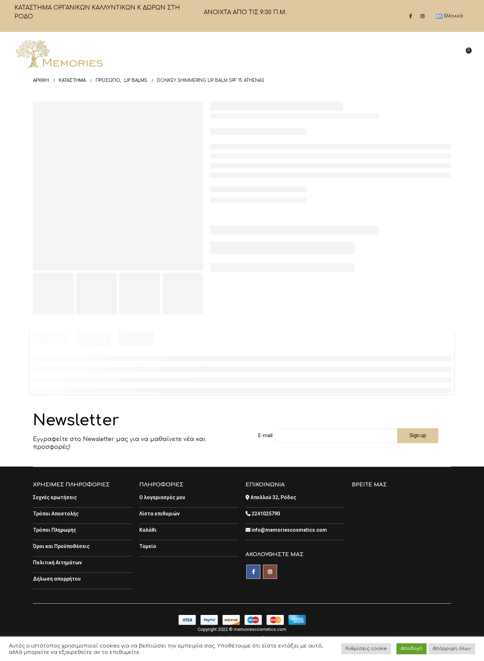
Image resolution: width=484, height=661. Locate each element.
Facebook (253, 572)
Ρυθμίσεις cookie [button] (366, 648)
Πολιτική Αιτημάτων (57, 562)
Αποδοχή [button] (411, 648)
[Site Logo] (59, 54)
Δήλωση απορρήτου (57, 579)
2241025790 (265, 513)
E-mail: (266, 435)
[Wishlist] (444, 54)
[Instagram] (423, 16)
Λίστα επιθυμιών (159, 513)
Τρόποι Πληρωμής (54, 530)
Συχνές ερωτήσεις (55, 497)
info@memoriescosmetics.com (289, 530)
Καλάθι (148, 530)
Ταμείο (147, 546)
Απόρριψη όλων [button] (452, 648)
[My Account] (426, 54)
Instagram (270, 572)
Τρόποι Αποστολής (56, 513)
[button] (410, 54)
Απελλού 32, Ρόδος (272, 497)
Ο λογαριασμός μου (162, 497)
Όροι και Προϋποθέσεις (61, 546)
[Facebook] (411, 16)
